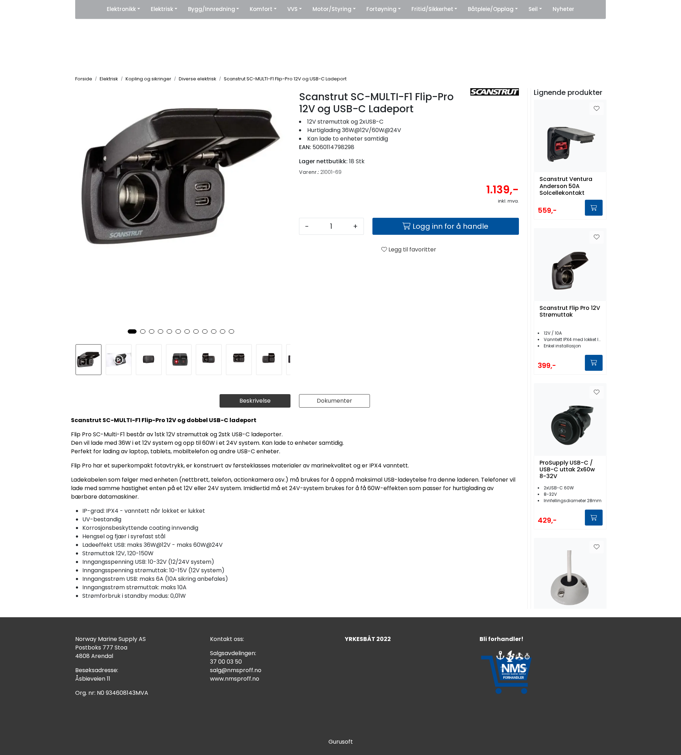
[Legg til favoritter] (596, 108)
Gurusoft (340, 742)
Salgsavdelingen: (233, 653)
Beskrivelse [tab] (255, 401)
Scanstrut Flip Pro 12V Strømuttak (569, 312)
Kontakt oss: (227, 639)
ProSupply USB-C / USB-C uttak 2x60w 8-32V (567, 469)
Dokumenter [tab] (334, 401)
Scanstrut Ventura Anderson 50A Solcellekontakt (565, 186)
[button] (132, 331)
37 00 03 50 (226, 662)
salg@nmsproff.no (235, 670)
